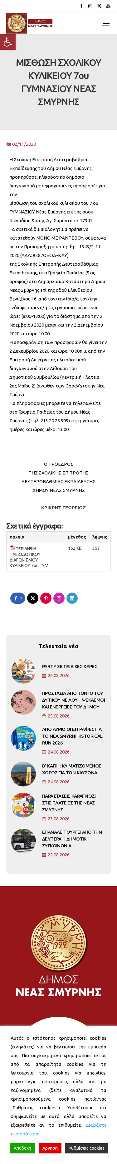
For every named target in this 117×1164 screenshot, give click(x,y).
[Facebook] (81, 6)
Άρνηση (50, 1148)
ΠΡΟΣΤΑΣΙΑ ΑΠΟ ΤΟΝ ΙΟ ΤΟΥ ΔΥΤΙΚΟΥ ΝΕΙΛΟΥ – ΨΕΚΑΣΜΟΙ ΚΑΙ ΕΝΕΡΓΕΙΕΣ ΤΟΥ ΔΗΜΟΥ (73, 699)
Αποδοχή (22, 1148)
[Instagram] (90, 6)
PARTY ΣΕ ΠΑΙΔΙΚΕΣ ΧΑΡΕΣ (69, 666)
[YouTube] (108, 6)
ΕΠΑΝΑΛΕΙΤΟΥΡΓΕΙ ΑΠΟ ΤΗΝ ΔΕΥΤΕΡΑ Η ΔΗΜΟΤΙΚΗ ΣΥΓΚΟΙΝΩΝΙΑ (72, 838)
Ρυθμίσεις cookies (87, 1148)
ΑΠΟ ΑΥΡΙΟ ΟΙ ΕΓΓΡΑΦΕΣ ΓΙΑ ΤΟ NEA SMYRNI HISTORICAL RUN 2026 (72, 735)
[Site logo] (29, 23)
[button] (8, 42)
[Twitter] (99, 6)
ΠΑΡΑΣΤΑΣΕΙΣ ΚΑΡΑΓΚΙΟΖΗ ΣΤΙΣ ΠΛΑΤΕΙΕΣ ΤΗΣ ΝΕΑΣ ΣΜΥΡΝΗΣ (70, 802)
